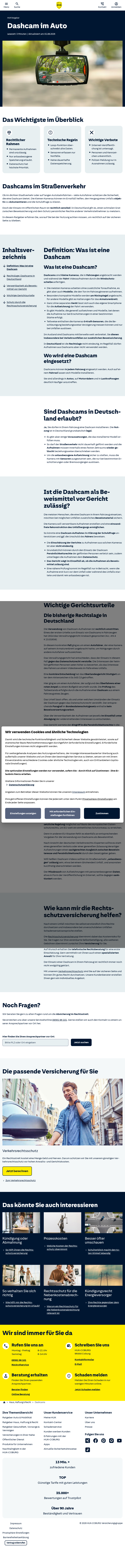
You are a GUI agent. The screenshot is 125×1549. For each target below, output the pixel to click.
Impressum (78, 792)
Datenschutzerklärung (21, 784)
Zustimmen (102, 813)
